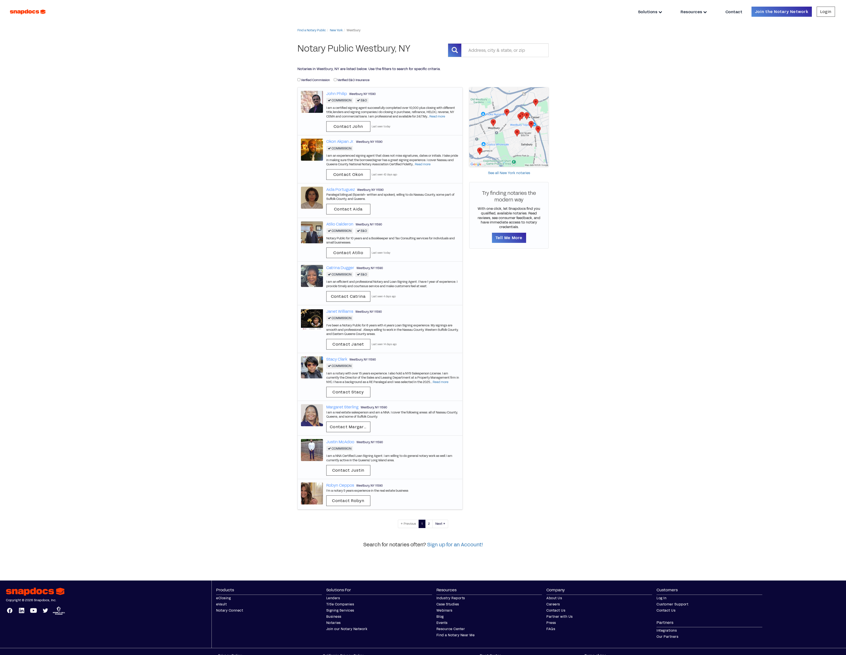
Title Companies (340, 604)
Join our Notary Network (346, 629)
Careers (553, 604)
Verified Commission (315, 80)
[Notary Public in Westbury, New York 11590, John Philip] (312, 101)
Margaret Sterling (342, 407)
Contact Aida (348, 209)
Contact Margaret (349, 427)
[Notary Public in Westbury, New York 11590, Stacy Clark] (312, 367)
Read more (437, 116)
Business (333, 616)
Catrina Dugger (340, 268)
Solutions (648, 12)
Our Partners (667, 636)
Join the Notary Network (781, 12)
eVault (221, 604)
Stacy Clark (336, 359)
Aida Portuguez (340, 189)
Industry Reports (450, 598)
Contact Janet (348, 344)
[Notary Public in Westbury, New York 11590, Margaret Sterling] (312, 415)
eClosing (223, 598)
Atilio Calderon (339, 224)
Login (825, 12)
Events (442, 622)
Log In (661, 598)
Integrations (667, 630)
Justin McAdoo (340, 442)
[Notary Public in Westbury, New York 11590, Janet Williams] (312, 319)
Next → (440, 524)
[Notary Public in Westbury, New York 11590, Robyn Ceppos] (312, 493)
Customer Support (672, 604)
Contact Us (555, 610)
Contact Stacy (348, 392)
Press (551, 622)
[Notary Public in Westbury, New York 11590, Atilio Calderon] (312, 231)
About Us (554, 598)
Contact (733, 12)
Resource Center (450, 629)
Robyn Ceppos (340, 485)
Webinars (444, 610)
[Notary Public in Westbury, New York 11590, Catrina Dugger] (312, 275)
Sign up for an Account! (455, 544)
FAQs (550, 629)
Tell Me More (509, 238)
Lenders (333, 598)
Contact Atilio (348, 253)
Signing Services (340, 610)
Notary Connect (229, 610)
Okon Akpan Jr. (340, 141)
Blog (440, 616)
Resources (692, 12)
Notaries (333, 622)
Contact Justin (348, 470)
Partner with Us (559, 616)
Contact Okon (348, 174)
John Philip (336, 94)
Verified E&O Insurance (353, 80)
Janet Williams (339, 311)
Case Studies (447, 604)
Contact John (348, 126)
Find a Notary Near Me (455, 635)
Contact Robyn (348, 501)
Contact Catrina (348, 296)
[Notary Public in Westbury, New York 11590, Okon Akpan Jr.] (312, 149)
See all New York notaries (509, 172)
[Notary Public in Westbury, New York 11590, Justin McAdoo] (312, 449)
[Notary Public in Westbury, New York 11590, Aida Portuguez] (312, 197)
